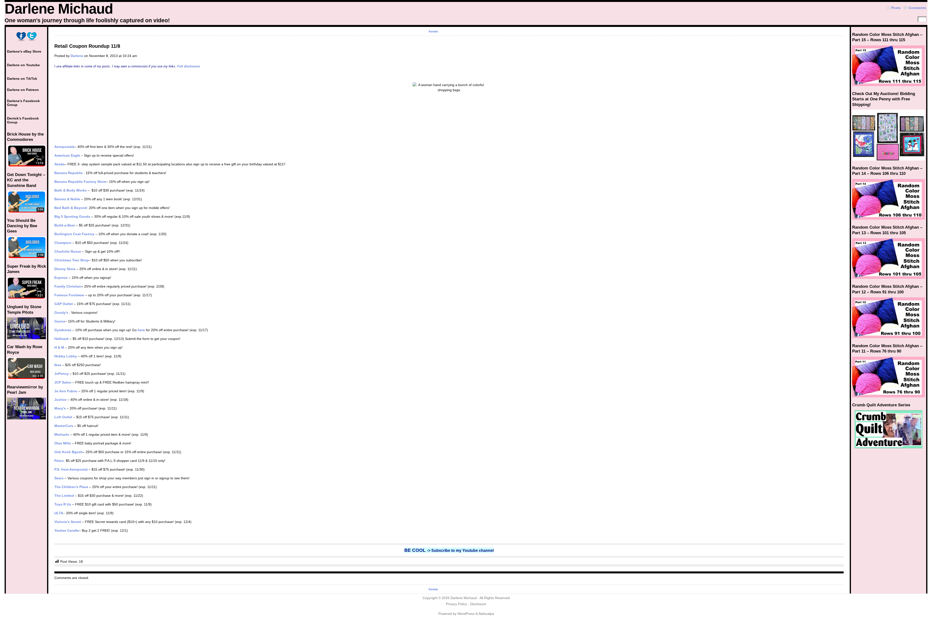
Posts (896, 8)
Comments (917, 8)
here (142, 330)
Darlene (77, 56)
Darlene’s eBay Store (24, 51)
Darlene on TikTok (22, 78)
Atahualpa (486, 614)
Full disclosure (188, 66)
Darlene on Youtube (23, 65)
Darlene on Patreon (23, 90)
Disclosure (478, 604)
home (433, 31)
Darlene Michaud (59, 8)
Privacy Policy (456, 604)
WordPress (466, 614)
